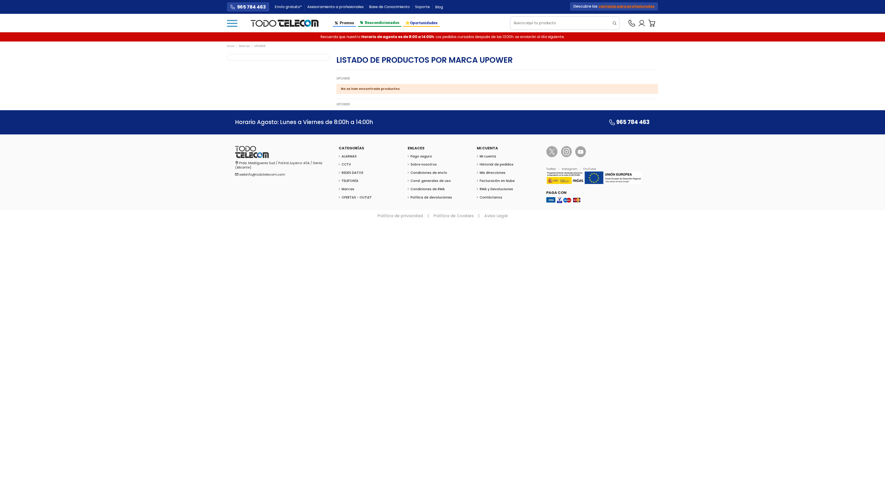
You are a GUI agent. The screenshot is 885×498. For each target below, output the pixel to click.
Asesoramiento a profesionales (336, 7)
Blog (439, 7)
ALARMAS (349, 156)
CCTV (346, 164)
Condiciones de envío (428, 172)
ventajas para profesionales (627, 6)
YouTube (589, 169)
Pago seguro (421, 156)
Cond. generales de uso (430, 180)
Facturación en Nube (497, 180)
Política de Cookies (454, 216)
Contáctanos (491, 197)
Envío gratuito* (289, 7)
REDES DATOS (352, 172)
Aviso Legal (495, 216)
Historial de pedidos (496, 164)
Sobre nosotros (423, 164)
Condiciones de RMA (427, 189)
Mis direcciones (492, 172)
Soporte (423, 7)
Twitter (551, 169)
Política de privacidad (400, 216)
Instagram (570, 169)
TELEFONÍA (350, 180)
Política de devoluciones (431, 197)
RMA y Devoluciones (496, 189)
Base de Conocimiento (390, 7)
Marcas (348, 189)
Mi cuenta (488, 156)
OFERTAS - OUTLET (357, 197)
